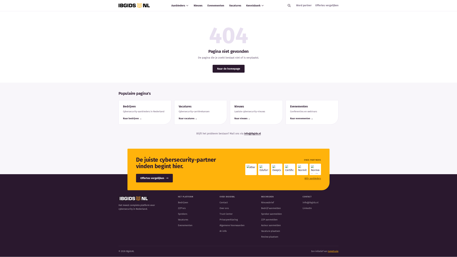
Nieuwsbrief (267, 202)
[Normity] (302, 169)
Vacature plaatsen (270, 231)
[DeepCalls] (276, 169)
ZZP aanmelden (269, 219)
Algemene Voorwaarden (232, 225)
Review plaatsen (269, 236)
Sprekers (182, 214)
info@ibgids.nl (252, 133)
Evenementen (215, 5)
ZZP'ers (182, 208)
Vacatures (235, 5)
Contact (224, 202)
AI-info (223, 231)
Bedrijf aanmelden (271, 208)
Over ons (224, 208)
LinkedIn (307, 208)
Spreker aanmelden (271, 214)
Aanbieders (178, 5)
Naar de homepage (228, 68)
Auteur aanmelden (271, 225)
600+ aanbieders (313, 178)
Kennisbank (253, 5)
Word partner (304, 5)
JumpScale (333, 251)
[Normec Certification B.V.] (315, 169)
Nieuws (198, 5)
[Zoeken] (289, 5)
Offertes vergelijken (326, 5)
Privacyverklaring (229, 219)
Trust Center (226, 214)
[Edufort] (264, 169)
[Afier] (251, 169)
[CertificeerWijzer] (289, 169)
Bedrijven (183, 202)
